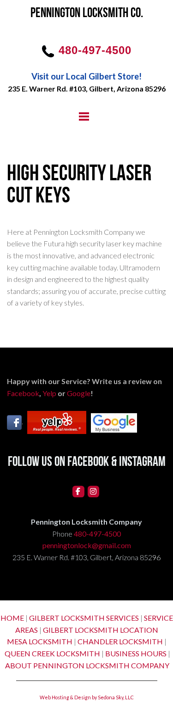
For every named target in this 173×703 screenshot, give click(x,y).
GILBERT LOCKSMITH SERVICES (84, 617)
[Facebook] (78, 492)
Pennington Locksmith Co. (86, 13)
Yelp (49, 393)
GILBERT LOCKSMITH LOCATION (100, 629)
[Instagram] (94, 492)
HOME (12, 617)
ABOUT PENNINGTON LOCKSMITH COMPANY (87, 665)
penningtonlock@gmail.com (86, 545)
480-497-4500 (97, 533)
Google (78, 393)
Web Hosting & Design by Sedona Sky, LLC (87, 697)
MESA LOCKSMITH (39, 641)
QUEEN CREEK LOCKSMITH (52, 653)
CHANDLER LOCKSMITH (120, 641)
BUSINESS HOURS (136, 653)
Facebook (23, 393)
